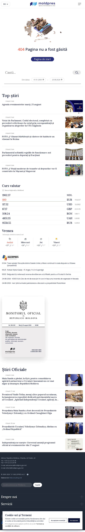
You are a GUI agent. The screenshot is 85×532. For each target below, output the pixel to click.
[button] (78, 113)
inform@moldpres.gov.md (14, 468)
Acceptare (74, 520)
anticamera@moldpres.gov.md (16, 465)
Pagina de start (42, 59)
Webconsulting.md (15, 478)
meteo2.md (20, 234)
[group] (42, 106)
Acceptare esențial (58, 520)
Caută (37, 485)
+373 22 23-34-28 (10, 461)
